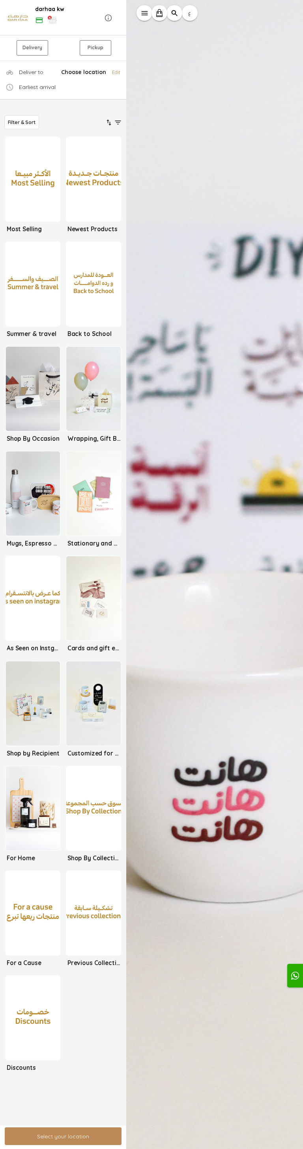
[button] (63, 18)
